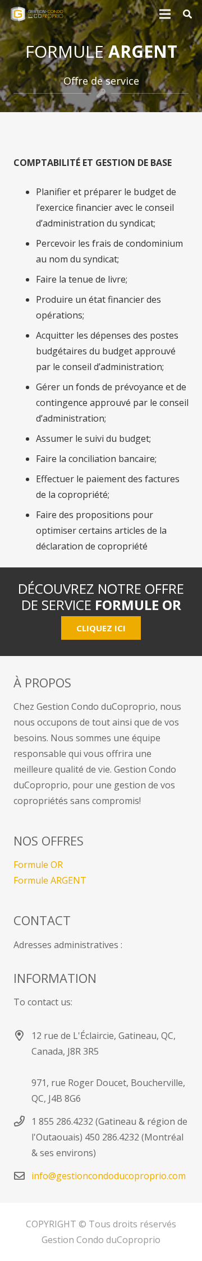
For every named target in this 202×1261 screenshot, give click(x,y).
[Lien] (37, 14)
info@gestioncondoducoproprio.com (108, 1176)
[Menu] (165, 14)
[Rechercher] (188, 14)
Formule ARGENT (49, 880)
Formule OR (38, 864)
